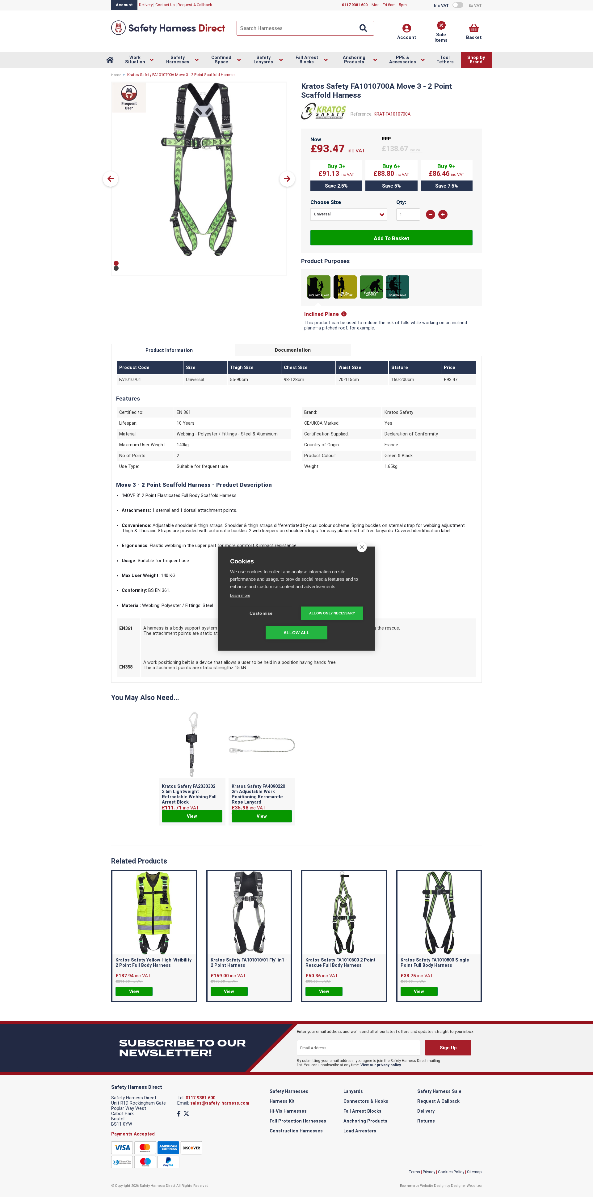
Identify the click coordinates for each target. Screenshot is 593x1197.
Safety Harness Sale (439, 1091)
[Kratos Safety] (323, 121)
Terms (414, 1171)
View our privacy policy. (381, 1065)
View (192, 816)
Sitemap (474, 1171)
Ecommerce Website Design (423, 1185)
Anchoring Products (365, 1121)
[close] (362, 546)
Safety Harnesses (289, 1091)
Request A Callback (195, 4)
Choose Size (325, 202)
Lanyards (353, 1091)
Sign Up (447, 1048)
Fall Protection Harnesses (298, 1121)
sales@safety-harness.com (219, 1103)
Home (116, 75)
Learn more (240, 595)
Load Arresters (359, 1131)
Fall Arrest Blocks (362, 1111)
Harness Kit (282, 1101)
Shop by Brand (476, 60)
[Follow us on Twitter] (186, 1114)
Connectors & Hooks (365, 1101)
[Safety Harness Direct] (168, 34)
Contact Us (165, 4)
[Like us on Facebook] (178, 1114)
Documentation (293, 350)
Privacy (429, 1171)
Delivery (146, 4)
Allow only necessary (332, 613)
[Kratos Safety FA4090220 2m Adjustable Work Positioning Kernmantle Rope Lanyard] (262, 745)
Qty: (401, 202)
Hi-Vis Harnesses (288, 1111)
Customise (261, 613)
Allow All (297, 632)
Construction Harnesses (296, 1131)
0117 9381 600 (200, 1098)
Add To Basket (391, 238)
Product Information (169, 350)
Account (124, 4)
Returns (426, 1121)
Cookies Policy (451, 1171)
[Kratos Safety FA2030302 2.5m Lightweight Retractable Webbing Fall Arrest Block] (192, 745)
